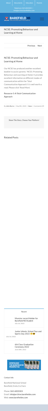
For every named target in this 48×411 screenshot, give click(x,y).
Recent (24, 312)
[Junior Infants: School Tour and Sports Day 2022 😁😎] (9, 331)
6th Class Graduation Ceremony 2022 (24, 345)
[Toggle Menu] (42, 19)
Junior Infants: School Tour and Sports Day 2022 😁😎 (28, 332)
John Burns (10, 106)
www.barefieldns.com (18, 397)
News (30, 106)
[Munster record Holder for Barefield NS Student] (9, 319)
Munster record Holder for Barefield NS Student (26, 319)
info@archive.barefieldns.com (24, 10)
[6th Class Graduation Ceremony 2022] (9, 345)
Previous (31, 45)
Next (40, 45)
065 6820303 (16, 391)
